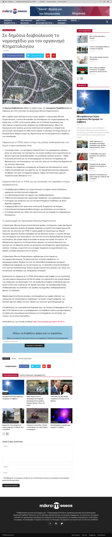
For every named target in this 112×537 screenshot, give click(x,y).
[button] (107, 21)
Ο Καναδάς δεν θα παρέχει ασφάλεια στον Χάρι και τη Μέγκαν (60, 399)
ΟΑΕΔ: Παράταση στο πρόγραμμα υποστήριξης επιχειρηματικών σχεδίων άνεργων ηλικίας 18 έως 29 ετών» (35, 401)
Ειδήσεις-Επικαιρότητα (9, 30)
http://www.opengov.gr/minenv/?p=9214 (48, 322)
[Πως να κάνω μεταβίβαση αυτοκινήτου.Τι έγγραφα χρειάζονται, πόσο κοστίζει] (82, 70)
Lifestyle (42, 1)
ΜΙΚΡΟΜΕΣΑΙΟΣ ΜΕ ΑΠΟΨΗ (26, 22)
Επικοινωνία (62, 1)
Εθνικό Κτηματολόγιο (25, 358)
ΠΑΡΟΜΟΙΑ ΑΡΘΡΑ (10, 375)
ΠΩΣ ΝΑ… (74, 20)
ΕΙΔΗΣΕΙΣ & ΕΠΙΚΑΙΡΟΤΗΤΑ (9, 22)
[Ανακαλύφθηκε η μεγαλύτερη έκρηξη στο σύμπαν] (61, 415)
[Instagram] (104, 1)
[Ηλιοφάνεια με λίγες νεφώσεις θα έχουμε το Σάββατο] (13, 387)
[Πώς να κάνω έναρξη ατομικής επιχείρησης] (82, 60)
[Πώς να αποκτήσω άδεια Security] (82, 39)
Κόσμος (54, 393)
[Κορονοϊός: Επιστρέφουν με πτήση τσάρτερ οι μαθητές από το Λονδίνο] (13, 415)
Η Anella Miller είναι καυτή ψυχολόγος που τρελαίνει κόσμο (97, 156)
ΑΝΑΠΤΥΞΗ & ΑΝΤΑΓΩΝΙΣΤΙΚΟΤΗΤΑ (44, 22)
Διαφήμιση (92, 535)
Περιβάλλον (31, 422)
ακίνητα (13, 358)
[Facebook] (100, 1)
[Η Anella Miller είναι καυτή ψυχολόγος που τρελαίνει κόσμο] (82, 156)
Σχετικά (84, 535)
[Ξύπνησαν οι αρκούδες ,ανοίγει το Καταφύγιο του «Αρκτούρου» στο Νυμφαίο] (37, 415)
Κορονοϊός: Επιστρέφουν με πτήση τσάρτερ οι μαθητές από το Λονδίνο (13, 427)
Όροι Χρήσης (76, 535)
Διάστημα (55, 422)
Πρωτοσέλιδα (51, 1)
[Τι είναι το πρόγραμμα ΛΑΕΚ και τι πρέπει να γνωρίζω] (82, 49)
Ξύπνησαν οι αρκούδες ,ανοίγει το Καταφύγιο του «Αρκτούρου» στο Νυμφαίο (37, 427)
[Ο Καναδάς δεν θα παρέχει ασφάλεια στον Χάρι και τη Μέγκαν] (61, 387)
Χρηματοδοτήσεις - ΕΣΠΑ (35, 393)
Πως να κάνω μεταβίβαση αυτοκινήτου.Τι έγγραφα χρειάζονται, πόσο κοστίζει (98, 69)
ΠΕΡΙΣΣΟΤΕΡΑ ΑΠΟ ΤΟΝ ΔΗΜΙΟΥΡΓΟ (32, 375)
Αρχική (4, 26)
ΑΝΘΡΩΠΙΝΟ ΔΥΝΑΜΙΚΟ (62, 22)
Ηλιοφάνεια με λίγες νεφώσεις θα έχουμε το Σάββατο (90, 119)
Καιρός (5, 393)
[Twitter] (108, 1)
